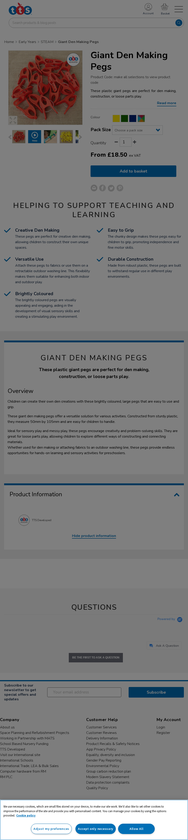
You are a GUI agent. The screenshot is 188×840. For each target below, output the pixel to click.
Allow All (136, 829)
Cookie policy (26, 815)
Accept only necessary (95, 829)
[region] (94, 820)
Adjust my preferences (51, 829)
